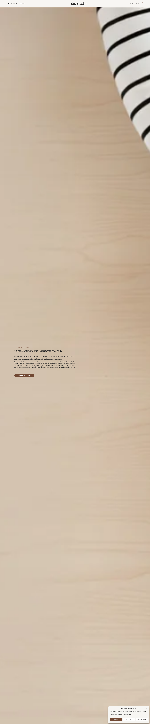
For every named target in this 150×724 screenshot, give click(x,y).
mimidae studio (75, 3)
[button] (147, 708)
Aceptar (115, 719)
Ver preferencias (141, 719)
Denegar (128, 719)
